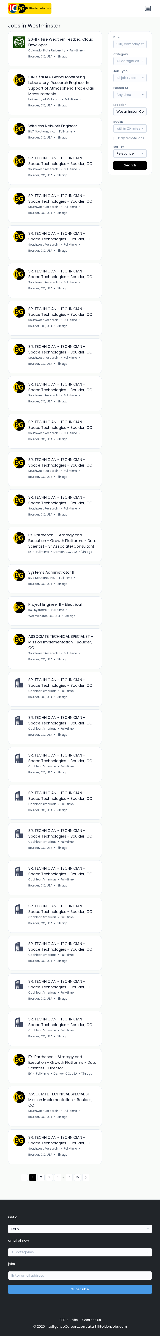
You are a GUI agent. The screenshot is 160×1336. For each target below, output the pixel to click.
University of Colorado (44, 99)
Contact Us (91, 1319)
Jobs (74, 1319)
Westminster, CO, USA (44, 616)
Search (130, 165)
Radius (118, 122)
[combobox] (130, 61)
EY (30, 552)
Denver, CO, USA (65, 552)
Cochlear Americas (42, 691)
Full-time (76, 50)
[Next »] (85, 1177)
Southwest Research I (44, 169)
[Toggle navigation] (148, 8)
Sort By (118, 147)
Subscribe (80, 1289)
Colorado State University (46, 50)
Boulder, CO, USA (40, 56)
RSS (62, 1319)
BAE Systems (37, 610)
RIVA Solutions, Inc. (41, 131)
